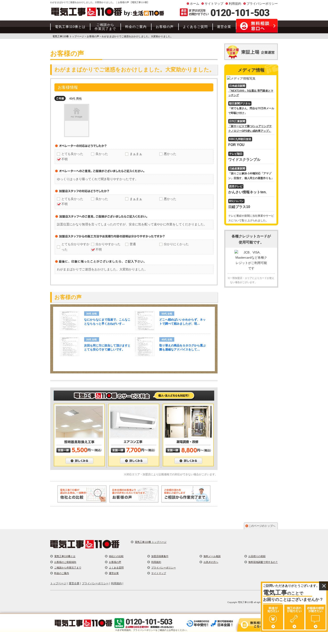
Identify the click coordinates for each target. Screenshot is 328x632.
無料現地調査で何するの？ (263, 562)
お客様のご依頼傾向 (65, 562)
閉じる (323, 585)
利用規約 (235, 3)
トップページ (58, 583)
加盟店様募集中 (159, 556)
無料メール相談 (212, 556)
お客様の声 (115, 562)
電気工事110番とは (64, 556)
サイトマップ (214, 3)
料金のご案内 (61, 573)
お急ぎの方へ (210, 562)
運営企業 (114, 573)
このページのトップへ (262, 525)
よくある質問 (116, 567)
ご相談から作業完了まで (67, 567)
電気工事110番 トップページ (150, 542)
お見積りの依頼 (257, 556)
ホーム (194, 3)
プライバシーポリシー (262, 3)
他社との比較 (116, 556)
